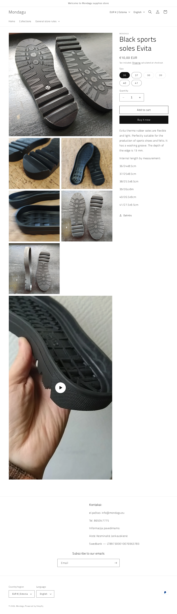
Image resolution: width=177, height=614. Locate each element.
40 (124, 83)
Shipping (136, 62)
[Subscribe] (115, 563)
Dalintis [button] (127, 215)
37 (136, 75)
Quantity (123, 90)
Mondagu (20, 606)
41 (136, 83)
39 (162, 75)
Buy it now (143, 120)
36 (124, 75)
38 (150, 75)
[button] (47, 21)
